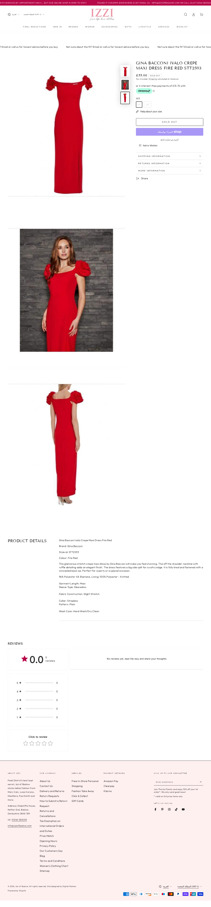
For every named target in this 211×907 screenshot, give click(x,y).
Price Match (47, 835)
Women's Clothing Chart (54, 865)
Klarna (108, 791)
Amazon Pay (111, 781)
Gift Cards (78, 800)
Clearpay (109, 786)
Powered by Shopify (17, 890)
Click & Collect (80, 796)
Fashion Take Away (83, 791)
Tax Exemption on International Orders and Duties (52, 825)
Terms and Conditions (52, 860)
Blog (42, 855)
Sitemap (44, 870)
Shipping (153, 79)
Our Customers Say (51, 850)
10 (147, 104)
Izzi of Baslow (22, 886)
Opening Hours (48, 840)
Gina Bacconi (75, 546)
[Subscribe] (201, 782)
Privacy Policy (48, 845)
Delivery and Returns (52, 791)
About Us (45, 781)
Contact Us (46, 786)
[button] (185, 14)
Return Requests (49, 796)
